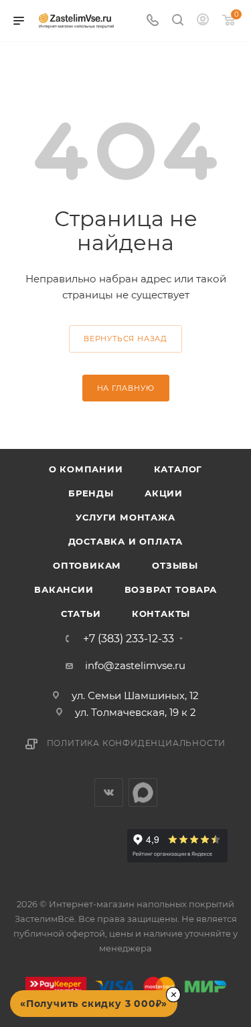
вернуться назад (125, 338)
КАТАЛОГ (178, 469)
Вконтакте (108, 792)
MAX (143, 792)
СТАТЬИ (81, 613)
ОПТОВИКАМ (87, 565)
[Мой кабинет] (203, 21)
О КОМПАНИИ (86, 469)
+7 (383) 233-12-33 (128, 639)
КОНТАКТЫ (161, 613)
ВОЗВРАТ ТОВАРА (170, 589)
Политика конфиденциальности (136, 743)
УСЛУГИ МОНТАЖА (125, 517)
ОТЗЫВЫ (175, 565)
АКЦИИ (164, 493)
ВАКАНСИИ (63, 589)
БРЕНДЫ (91, 493)
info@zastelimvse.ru (135, 665)
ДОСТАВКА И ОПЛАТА (125, 541)
